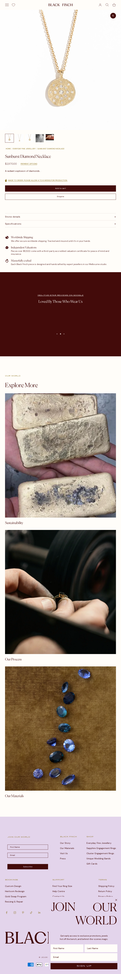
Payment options (29, 163)
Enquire (60, 196)
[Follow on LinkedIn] (39, 912)
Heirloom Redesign (15, 891)
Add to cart (60, 188)
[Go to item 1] (9, 138)
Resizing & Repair (14, 901)
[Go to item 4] (39, 138)
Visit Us (64, 853)
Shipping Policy (106, 886)
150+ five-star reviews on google (60, 295)
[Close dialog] (116, 900)
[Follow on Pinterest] (23, 912)
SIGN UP (84, 966)
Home (8, 149)
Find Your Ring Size (62, 886)
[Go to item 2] (19, 138)
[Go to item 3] (29, 138)
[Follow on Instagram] (14, 912)
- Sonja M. (60, 325)
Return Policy (105, 891)
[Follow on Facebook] (6, 912)
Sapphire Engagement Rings (101, 848)
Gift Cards (91, 863)
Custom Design (13, 886)
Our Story (65, 843)
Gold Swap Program (15, 896)
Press (63, 858)
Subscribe (27, 866)
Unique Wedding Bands (98, 858)
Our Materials (67, 848)
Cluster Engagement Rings (100, 853)
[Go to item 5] (49, 137)
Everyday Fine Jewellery (24, 149)
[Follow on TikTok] (31, 912)
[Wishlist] (13, 4)
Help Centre (58, 891)
